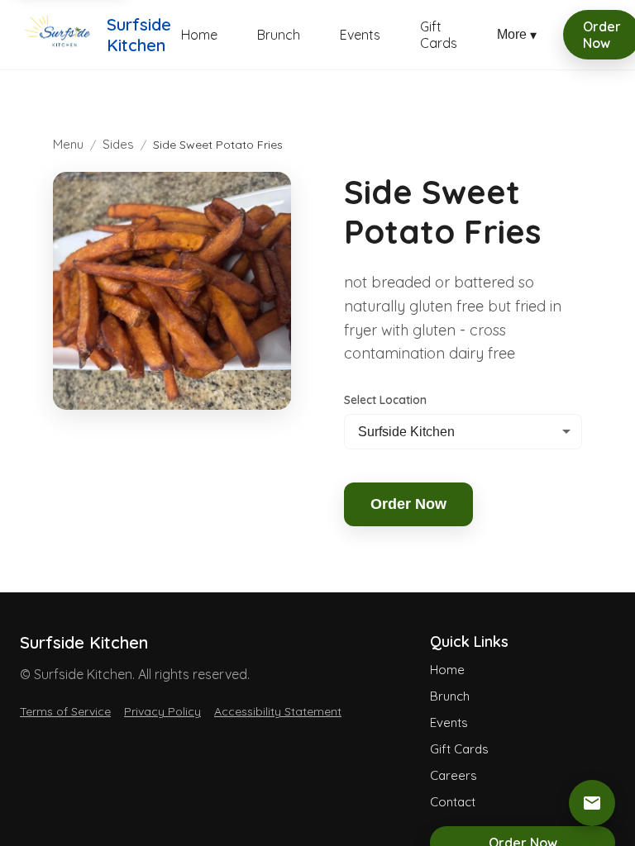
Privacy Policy (162, 711)
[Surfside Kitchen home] (58, 34)
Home (199, 34)
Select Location (385, 399)
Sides (118, 144)
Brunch (278, 34)
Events (360, 34)
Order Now (408, 504)
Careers (453, 775)
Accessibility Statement (277, 711)
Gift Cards (438, 34)
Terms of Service (65, 711)
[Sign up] (592, 803)
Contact (452, 802)
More (517, 34)
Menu (68, 144)
